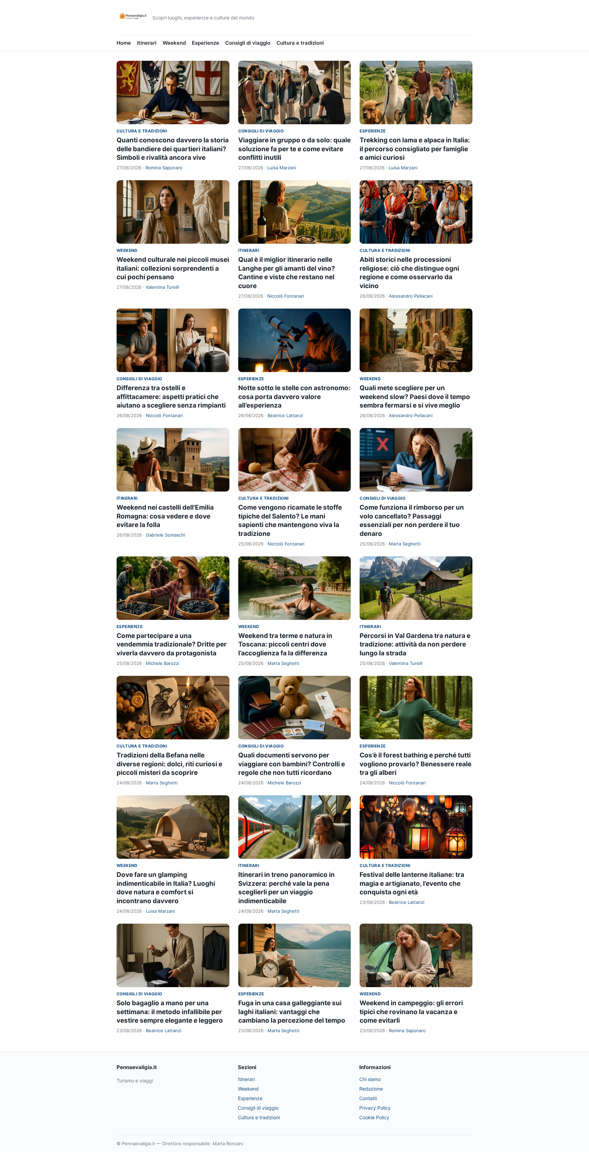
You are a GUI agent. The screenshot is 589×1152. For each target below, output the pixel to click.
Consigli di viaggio (247, 43)
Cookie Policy (374, 1117)
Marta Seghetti (405, 543)
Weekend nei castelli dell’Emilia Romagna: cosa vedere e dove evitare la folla (165, 516)
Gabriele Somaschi (165, 535)
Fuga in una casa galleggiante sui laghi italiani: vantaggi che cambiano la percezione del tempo (291, 1011)
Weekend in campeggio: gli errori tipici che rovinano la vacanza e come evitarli (411, 1011)
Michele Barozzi (162, 663)
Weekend (174, 43)
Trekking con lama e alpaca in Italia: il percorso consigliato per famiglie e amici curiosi (415, 148)
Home (124, 43)
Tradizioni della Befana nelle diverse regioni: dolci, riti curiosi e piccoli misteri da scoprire (169, 764)
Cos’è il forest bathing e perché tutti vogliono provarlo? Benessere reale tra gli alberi (415, 764)
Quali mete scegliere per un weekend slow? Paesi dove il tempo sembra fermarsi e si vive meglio (415, 396)
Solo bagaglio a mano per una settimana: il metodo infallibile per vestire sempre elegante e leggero (170, 1011)
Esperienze (205, 43)
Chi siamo (370, 1079)
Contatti (368, 1098)
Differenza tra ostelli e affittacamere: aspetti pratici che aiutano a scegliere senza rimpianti (171, 396)
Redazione (371, 1089)
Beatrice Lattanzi (285, 415)
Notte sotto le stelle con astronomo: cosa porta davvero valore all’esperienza (294, 396)
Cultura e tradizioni (300, 43)
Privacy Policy (375, 1108)
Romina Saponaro (164, 167)
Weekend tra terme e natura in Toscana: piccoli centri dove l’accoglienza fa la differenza (285, 644)
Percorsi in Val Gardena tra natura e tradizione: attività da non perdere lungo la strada (415, 644)
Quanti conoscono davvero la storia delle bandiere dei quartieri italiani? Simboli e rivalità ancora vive (173, 148)
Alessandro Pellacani (411, 296)
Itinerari (146, 43)
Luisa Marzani (281, 167)
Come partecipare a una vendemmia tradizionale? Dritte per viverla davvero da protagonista (172, 644)
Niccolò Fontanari (285, 296)
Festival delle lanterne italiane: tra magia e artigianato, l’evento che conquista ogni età (412, 883)
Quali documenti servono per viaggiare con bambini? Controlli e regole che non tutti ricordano (291, 764)
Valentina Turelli (162, 287)
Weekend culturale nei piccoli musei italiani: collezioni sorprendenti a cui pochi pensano (173, 268)
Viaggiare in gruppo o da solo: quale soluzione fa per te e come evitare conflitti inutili (294, 148)
